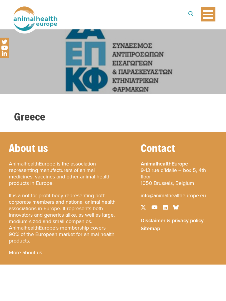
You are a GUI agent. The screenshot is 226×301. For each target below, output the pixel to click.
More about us (25, 252)
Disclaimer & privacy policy (172, 220)
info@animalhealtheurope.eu (173, 195)
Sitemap (150, 228)
